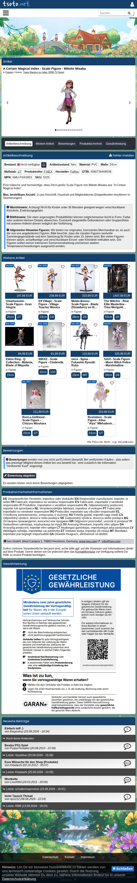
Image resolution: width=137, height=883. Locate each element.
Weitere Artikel (45, 143)
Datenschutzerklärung (19, 879)
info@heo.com (111, 541)
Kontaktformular (85, 551)
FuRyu (74, 171)
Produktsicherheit (91, 143)
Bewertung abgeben (21, 475)
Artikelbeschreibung (18, 143)
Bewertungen (66, 143)
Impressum (88, 857)
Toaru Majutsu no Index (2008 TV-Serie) (43, 72)
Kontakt (69, 857)
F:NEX (48, 171)
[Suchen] (129, 13)
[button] (6, 12)
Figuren (9, 72)
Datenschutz (50, 857)
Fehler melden (123, 155)
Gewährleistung (116, 143)
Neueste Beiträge (16, 721)
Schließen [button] (124, 869)
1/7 (19, 171)
